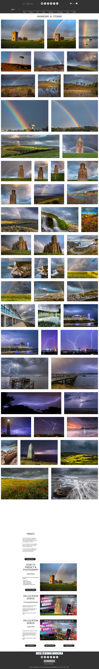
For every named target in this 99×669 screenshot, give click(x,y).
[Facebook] (48, 3)
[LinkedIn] (57, 3)
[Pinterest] (54, 3)
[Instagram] (45, 3)
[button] (76, 3)
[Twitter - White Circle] (51, 3)
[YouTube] (42, 3)
